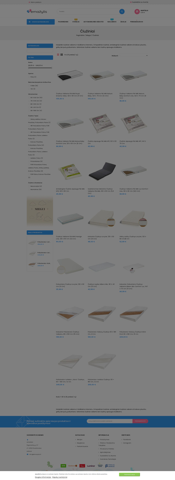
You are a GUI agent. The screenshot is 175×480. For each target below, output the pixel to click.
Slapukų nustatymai (59, 477)
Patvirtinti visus (129, 475)
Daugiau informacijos (43, 477)
